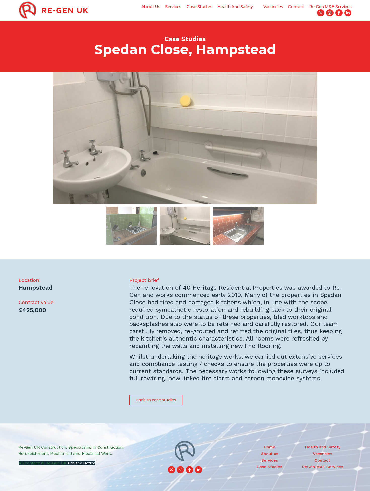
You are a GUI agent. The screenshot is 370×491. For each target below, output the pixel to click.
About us (150, 6)
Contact (296, 6)
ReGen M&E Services (322, 466)
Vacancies (273, 6)
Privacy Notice (81, 463)
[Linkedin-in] (348, 13)
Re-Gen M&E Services (330, 6)
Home (269, 447)
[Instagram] (330, 13)
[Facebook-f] (339, 13)
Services (173, 6)
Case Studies (199, 6)
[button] (155, 400)
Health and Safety (235, 6)
